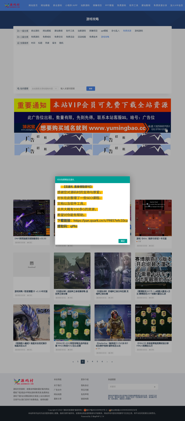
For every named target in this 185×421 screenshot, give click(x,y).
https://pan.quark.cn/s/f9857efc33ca (101, 220)
